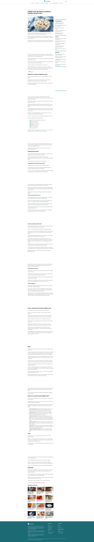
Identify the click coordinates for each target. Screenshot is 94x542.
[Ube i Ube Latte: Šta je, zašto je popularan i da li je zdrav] (32, 499)
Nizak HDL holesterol (31, 170)
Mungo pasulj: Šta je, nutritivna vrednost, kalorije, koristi (48, 501)
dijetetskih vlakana (47, 112)
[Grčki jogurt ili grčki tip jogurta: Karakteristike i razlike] (49, 515)
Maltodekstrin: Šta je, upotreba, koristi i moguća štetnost (48, 509)
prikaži (32, 71)
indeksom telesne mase (36, 232)
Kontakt (59, 526)
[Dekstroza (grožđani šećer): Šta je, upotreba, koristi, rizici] (32, 515)
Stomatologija (50, 529)
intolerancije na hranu (50, 356)
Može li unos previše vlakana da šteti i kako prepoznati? (40, 493)
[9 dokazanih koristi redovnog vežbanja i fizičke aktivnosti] (32, 491)
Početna (49, 525)
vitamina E (44, 131)
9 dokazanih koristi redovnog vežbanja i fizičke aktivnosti (31, 493)
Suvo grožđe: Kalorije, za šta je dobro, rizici (32, 508)
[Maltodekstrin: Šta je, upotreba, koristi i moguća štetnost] (49, 507)
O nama (59, 525)
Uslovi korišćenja (60, 531)
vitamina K (41, 131)
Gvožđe (31, 122)
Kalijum (31, 126)
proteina (48, 108)
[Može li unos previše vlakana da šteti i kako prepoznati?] (41, 491)
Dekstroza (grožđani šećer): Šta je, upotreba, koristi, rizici (31, 517)
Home (28, 9)
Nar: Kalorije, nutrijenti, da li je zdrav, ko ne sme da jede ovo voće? (40, 517)
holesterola (49, 167)
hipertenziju (32, 189)
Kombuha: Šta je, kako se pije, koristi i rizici (40, 500)
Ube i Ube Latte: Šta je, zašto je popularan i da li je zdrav (31, 501)
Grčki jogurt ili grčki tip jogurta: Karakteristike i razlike (49, 517)
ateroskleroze (32, 171)
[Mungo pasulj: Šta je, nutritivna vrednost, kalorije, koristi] (49, 499)
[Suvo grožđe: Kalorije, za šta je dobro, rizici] (32, 507)
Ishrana (30, 9)
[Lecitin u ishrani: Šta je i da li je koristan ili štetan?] (41, 507)
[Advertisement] (47, 6)
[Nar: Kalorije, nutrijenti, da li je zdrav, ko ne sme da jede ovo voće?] (41, 515)
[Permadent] (44, 1)
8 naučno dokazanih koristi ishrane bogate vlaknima (48, 493)
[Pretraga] (65, 1)
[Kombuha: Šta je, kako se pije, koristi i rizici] (41, 499)
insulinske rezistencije (38, 198)
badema (46, 281)
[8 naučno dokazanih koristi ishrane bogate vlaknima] (49, 491)
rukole (42, 414)
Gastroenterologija (50, 526)
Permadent (48, 1)
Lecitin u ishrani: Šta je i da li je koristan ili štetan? (41, 508)
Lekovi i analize (50, 533)
